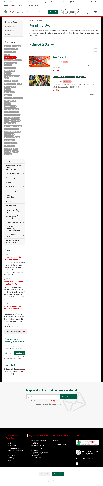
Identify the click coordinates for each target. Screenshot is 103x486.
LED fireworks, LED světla (13, 235)
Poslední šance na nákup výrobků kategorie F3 (13, 258)
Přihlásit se (19, 353)
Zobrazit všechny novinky (14, 332)
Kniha (8, 161)
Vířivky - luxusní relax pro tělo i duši (13, 242)
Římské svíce (10, 187)
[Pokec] (39, 63)
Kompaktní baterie (13, 174)
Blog (9, 460)
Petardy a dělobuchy (13, 222)
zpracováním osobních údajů (48, 401)
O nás (6, 2)
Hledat (53, 12)
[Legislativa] (39, 83)
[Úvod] (12, 12)
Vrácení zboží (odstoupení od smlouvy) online (14, 283)
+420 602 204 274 (72, 12)
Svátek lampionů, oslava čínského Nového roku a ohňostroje (13, 308)
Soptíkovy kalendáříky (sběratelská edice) (13, 228)
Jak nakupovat (14, 2)
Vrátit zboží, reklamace (55, 2)
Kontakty (20, 5)
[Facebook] (78, 464)
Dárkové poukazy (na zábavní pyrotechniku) (13, 167)
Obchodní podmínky (40, 2)
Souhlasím (58, 474)
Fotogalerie (12, 455)
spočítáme (20, 371)
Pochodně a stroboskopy (10, 196)
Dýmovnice (10, 201)
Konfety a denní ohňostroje (12, 217)
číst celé (11, 275)
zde (60, 481)
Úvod (31, 20)
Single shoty (10, 178)
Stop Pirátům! (36, 458)
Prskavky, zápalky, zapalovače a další (12, 211)
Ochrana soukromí (9, 5)
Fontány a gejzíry (12, 191)
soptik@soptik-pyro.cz (86, 458)
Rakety (8, 182)
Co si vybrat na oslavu (38, 441)
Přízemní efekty (11, 206)
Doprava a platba (26, 2)
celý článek (56, 70)
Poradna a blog (31, 5)
